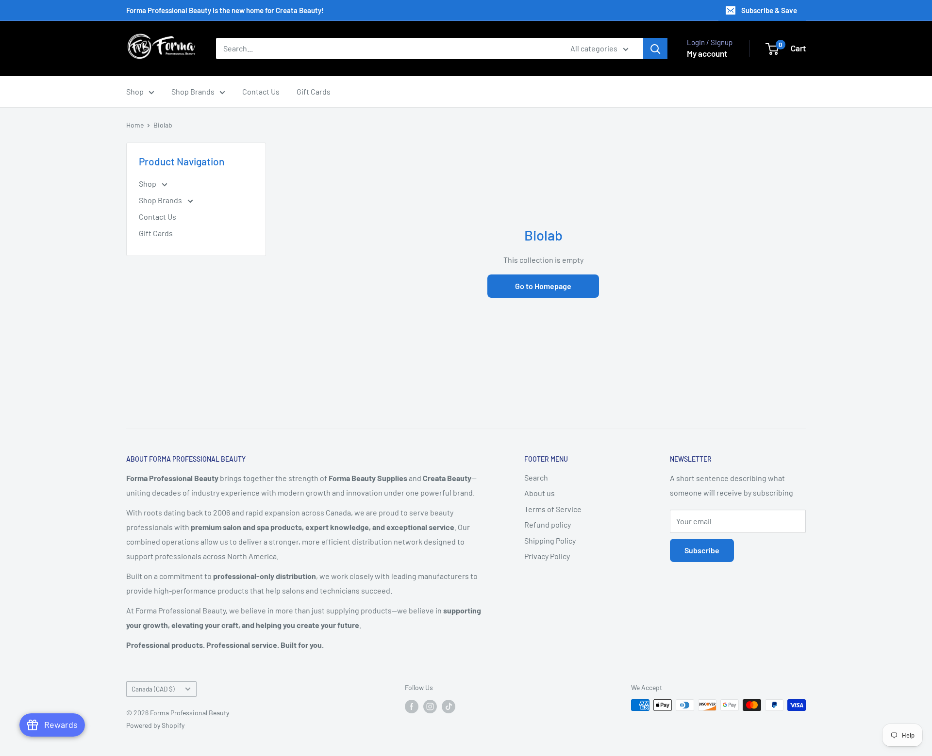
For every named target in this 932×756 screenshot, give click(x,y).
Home (135, 125)
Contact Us (261, 91)
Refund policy (547, 524)
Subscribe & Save (769, 10)
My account (707, 53)
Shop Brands (193, 91)
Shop (135, 91)
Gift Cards (314, 91)
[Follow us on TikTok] (448, 706)
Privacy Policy (547, 556)
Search (536, 477)
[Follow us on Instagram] (430, 706)
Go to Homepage (543, 285)
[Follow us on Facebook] (411, 706)
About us (539, 493)
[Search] (655, 48)
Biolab (162, 125)
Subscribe (701, 550)
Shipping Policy (550, 540)
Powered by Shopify (155, 725)
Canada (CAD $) (153, 689)
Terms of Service (553, 509)
